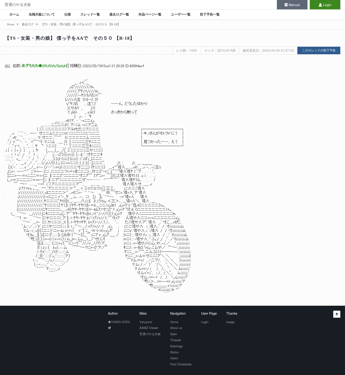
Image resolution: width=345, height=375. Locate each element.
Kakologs (176, 346)
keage (230, 322)
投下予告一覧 (210, 14)
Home (174, 322)
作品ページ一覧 (149, 14)
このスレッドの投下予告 (319, 50)
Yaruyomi (145, 322)
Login (327, 4)
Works (174, 352)
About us (176, 327)
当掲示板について (42, 14)
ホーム (14, 14)
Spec (173, 334)
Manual (294, 4)
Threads (175, 340)
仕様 (67, 14)
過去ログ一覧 (119, 14)
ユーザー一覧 (181, 14)
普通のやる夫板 (18, 5)
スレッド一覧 (90, 14)
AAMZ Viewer (148, 327)
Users (174, 358)
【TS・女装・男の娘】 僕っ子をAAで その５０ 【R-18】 (70, 38)
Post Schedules (181, 364)
